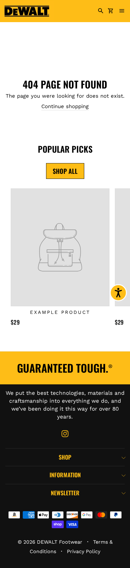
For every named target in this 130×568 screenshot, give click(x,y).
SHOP (65, 457)
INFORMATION (65, 475)
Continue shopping (65, 106)
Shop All (65, 171)
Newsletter (65, 493)
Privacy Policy (83, 551)
